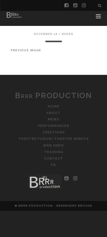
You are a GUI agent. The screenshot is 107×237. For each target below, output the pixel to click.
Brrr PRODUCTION (53, 95)
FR (53, 165)
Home (53, 106)
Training (53, 152)
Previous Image (26, 50)
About (53, 113)
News (53, 119)
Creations (53, 132)
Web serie (53, 145)
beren (67, 34)
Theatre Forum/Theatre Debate (53, 139)
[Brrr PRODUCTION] (14, 17)
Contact (53, 158)
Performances (53, 126)
